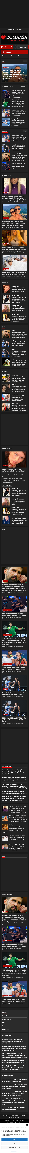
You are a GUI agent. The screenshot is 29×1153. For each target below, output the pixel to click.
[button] (27, 1125)
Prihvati (14, 1139)
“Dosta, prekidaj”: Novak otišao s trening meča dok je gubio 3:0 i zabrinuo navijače (6, 113)
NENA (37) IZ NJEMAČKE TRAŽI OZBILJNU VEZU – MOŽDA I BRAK (14, 1080)
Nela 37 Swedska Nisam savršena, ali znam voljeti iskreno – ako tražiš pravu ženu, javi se (14, 1086)
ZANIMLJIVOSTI (7, 610)
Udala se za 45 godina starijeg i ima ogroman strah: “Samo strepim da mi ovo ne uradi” (13, 792)
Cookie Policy (14, 1151)
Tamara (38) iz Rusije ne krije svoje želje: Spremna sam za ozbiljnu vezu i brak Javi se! (6, 318)
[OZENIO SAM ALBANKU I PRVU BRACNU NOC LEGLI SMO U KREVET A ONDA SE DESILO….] (14, 263)
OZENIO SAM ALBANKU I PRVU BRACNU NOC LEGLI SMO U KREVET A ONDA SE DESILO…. (14, 273)
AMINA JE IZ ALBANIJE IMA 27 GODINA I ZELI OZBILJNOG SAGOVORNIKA (13, 1109)
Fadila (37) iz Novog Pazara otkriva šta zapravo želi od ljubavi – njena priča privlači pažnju (6, 308)
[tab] (6, 87)
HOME (3, 1022)
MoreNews (10, 1122)
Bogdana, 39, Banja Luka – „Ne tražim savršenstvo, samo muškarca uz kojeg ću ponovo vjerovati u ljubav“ (6, 299)
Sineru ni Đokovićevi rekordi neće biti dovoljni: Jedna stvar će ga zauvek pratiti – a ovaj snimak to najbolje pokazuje (6, 362)
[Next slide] (26, 61)
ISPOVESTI (6, 67)
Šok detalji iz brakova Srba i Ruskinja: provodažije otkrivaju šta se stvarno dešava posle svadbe (6, 397)
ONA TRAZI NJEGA (15, 286)
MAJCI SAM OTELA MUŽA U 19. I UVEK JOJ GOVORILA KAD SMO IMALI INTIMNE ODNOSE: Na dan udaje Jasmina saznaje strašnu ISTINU (13, 786)
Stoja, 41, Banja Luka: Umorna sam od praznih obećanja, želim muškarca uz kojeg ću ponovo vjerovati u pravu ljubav (6, 520)
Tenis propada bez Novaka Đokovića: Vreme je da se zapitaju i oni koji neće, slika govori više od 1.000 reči (6, 122)
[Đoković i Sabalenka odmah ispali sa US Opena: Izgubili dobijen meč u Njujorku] (14, 683)
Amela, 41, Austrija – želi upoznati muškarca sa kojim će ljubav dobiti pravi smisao (6, 289)
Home (3, 1026)
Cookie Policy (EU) (6, 1019)
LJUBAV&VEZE (15, 375)
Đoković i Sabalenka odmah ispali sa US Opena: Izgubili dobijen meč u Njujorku (6, 138)
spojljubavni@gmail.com (9, 78)
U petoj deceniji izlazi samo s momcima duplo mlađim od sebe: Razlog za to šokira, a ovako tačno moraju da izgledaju (13, 73)
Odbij (14, 1143)
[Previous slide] (24, 61)
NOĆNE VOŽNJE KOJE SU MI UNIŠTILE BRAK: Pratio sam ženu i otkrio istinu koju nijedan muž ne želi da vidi (14, 1093)
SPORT (13, 330)
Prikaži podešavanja (14, 1147)
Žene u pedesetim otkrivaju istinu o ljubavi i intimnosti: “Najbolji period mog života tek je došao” (13, 772)
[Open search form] (11, 47)
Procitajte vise (7, 486)
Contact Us (5, 1016)
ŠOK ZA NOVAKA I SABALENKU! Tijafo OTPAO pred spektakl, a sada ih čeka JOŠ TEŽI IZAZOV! (6, 353)
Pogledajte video (22, 47)
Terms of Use (5, 1029)
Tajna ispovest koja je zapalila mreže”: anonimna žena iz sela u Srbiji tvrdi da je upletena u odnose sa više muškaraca (14, 779)
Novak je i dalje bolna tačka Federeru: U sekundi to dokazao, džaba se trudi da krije (6, 94)
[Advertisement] (14, 14)
